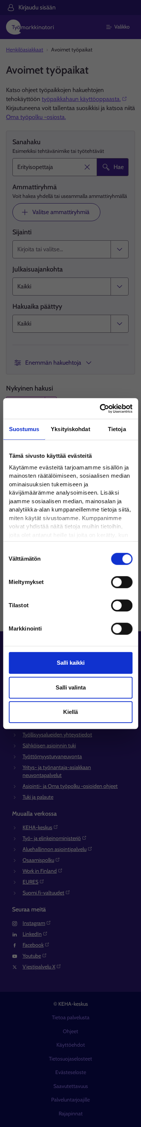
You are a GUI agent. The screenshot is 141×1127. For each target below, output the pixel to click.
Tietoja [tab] (117, 429)
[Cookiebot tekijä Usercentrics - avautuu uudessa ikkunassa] (100, 408)
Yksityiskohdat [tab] (70, 429)
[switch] (121, 582)
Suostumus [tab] (24, 429)
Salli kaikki (71, 662)
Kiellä (70, 712)
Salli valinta (71, 687)
